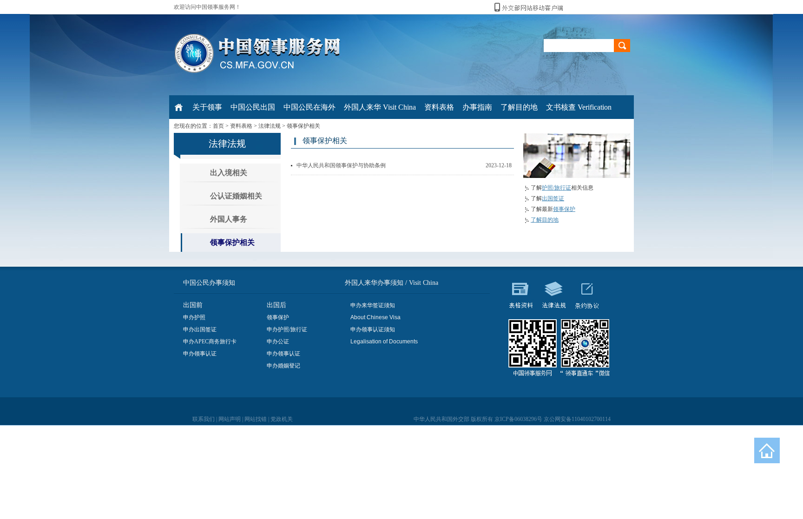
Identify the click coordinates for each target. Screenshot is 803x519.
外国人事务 (228, 219)
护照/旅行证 (556, 187)
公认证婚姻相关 (236, 196)
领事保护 (564, 209)
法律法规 (269, 126)
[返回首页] (767, 450)
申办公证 (278, 341)
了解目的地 (545, 220)
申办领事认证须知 (372, 329)
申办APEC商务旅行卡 (210, 341)
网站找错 (255, 419)
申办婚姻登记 (283, 365)
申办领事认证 (200, 353)
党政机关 (281, 419)
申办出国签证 (200, 329)
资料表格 (241, 126)
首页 (218, 126)
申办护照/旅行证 (287, 329)
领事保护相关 (303, 126)
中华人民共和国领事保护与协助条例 (341, 165)
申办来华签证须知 (372, 305)
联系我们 (203, 419)
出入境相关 (228, 173)
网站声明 (229, 419)
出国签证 (553, 198)
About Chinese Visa (375, 317)
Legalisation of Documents (384, 341)
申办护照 (194, 317)
